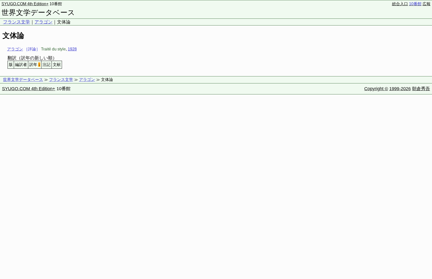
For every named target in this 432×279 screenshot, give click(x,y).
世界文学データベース (38, 12)
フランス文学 (16, 21)
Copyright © (376, 88)
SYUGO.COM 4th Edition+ (25, 4)
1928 (72, 49)
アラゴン (43, 21)
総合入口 (400, 4)
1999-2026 (400, 88)
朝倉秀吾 (421, 88)
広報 (426, 4)
